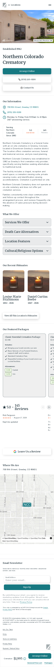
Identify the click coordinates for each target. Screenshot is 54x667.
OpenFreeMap (22, 538)
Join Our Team (8, 629)
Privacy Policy (26, 602)
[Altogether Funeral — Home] (5, 5)
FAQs (5, 634)
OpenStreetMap (12, 541)
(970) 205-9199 (14, 112)
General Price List (34, 663)
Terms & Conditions (10, 639)
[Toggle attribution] (51, 538)
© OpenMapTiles (35, 538)
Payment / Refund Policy (11, 648)
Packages (48, 663)
